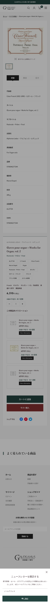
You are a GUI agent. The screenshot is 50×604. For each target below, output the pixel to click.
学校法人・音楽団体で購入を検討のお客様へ (35, 502)
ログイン (8, 496)
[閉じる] (47, 572)
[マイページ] (34, 8)
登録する (25, 536)
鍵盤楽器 (19, 288)
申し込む (25, 599)
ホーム (5, 16)
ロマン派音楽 (26, 278)
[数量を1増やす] (22, 304)
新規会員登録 (10, 505)
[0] (39, 8)
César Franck (35, 261)
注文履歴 (8, 500)
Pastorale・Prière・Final (17, 270)
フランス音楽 (13, 278)
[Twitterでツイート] (30, 419)
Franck (9, 285)
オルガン (32, 270)
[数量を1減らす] (9, 304)
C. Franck (23, 261)
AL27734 (12, 261)
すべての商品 (13, 16)
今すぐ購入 (25, 407)
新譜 (29, 479)
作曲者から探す (32, 483)
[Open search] (28, 8)
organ (25, 265)
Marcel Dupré (13, 265)
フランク (28, 274)
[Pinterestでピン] (26, 419)
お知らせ (8, 479)
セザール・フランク (15, 274)
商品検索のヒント (33, 509)
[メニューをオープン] (46, 8)
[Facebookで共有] (21, 419)
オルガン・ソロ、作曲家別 (30, 285)
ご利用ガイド (32, 496)
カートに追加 (25, 399)
